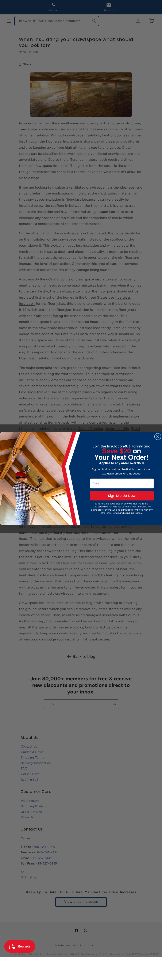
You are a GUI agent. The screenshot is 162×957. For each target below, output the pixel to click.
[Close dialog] (158, 436)
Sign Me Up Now (121, 495)
